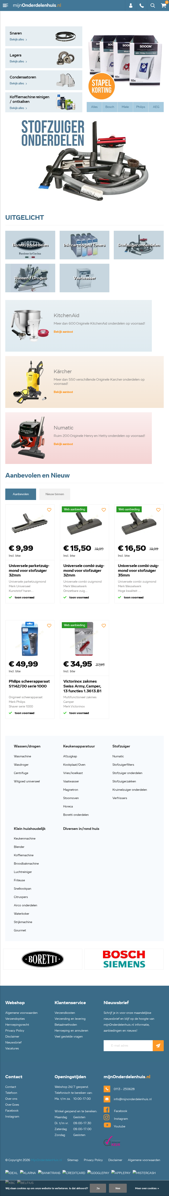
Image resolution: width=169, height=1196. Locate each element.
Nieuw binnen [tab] (55, 494)
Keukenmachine (24, 838)
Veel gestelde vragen (69, 1036)
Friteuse (19, 880)
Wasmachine (22, 756)
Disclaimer (12, 1036)
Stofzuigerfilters (123, 765)
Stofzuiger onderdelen (127, 773)
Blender (19, 847)
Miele (125, 107)
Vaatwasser (71, 781)
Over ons (11, 1099)
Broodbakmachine (26, 863)
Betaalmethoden (66, 1025)
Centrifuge (21, 773)
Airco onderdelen (25, 905)
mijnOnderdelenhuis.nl (37, 5)
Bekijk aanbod (63, 332)
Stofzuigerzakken (124, 781)
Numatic (118, 756)
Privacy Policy (14, 1030)
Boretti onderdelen (76, 815)
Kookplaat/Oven (74, 765)
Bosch (109, 107)
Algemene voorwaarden (21, 1013)
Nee (118, 1188)
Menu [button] (5, 5)
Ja (97, 1188)
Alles (94, 107)
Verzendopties (15, 1019)
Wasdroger (21, 765)
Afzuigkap (70, 756)
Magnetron (70, 790)
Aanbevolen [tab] (21, 494)
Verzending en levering (70, 1019)
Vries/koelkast (73, 773)
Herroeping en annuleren (71, 1030)
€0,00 (162, 5)
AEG (156, 107)
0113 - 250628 (141, 7)
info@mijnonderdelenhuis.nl (126, 1099)
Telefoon (11, 1093)
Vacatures (12, 1048)
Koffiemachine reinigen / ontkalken (29, 102)
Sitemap (72, 1160)
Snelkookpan (22, 889)
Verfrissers (119, 798)
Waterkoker (21, 914)
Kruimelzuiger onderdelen (129, 790)
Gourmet (20, 930)
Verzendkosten (65, 1013)
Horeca (68, 806)
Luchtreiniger (23, 872)
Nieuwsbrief (13, 1042)
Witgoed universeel (27, 781)
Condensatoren (23, 80)
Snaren (17, 36)
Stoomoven (71, 798)
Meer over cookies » (147, 1188)
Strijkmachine (23, 922)
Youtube (119, 1126)
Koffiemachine (23, 855)
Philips (140, 107)
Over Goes (12, 1105)
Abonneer (158, 1045)
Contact (10, 1087)
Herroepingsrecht (17, 1025)
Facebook (11, 1110)
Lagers (17, 58)
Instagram (12, 1116)
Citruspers (21, 897)
